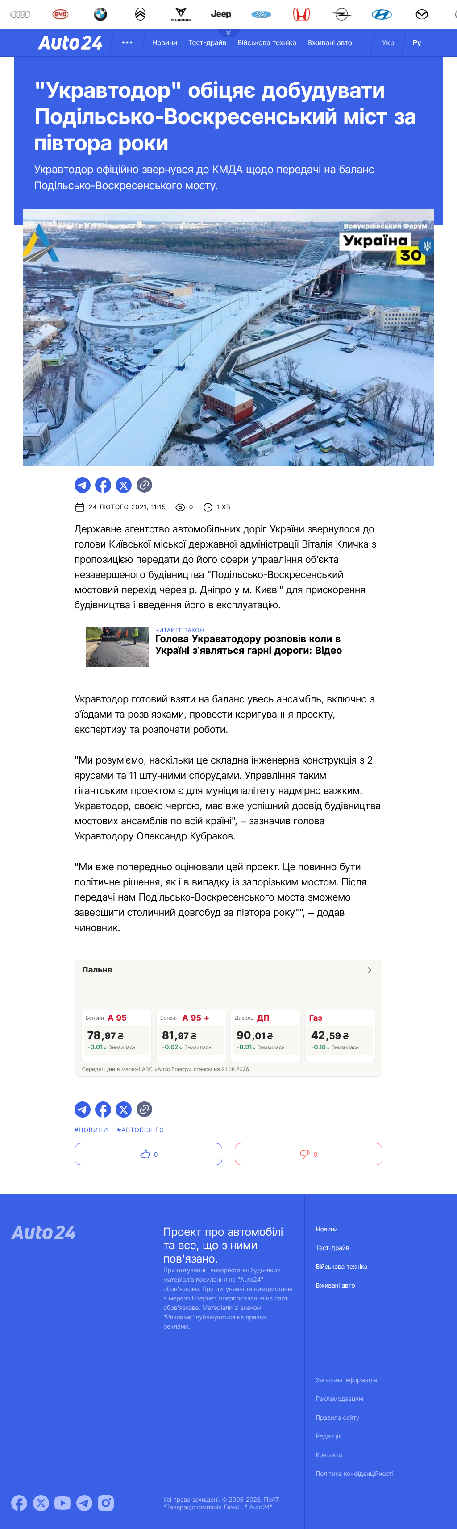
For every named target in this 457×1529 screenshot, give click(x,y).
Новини (164, 42)
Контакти (329, 1455)
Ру (417, 42)
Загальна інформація (346, 1380)
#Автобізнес (141, 1130)
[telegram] (83, 485)
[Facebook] (19, 1503)
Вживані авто (329, 42)
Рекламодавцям (340, 1399)
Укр (388, 42)
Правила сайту (338, 1417)
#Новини (91, 1130)
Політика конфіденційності (355, 1474)
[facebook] (103, 485)
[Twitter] (41, 1503)
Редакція (329, 1436)
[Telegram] (84, 1503)
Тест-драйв (207, 42)
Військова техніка (266, 42)
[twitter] (124, 485)
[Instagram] (106, 1503)
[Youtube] (62, 1503)
